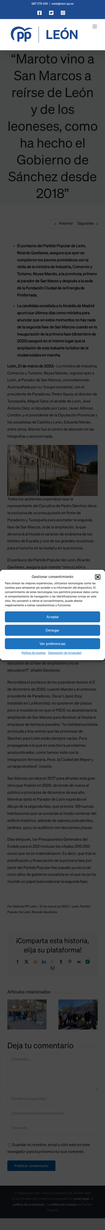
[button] (97, 577)
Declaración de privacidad (64, 653)
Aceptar (52, 617)
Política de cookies (33, 653)
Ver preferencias (53, 644)
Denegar (52, 630)
